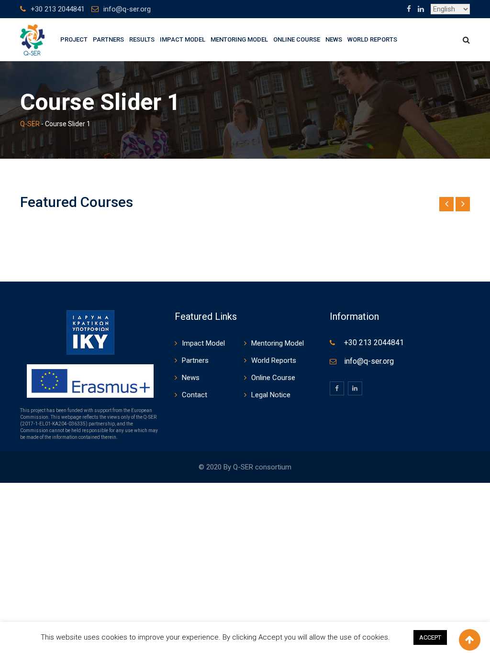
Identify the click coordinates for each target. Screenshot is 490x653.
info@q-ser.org (127, 9)
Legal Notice (270, 395)
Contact (194, 395)
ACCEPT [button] (430, 637)
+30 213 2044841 (58, 9)
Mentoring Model (239, 39)
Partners (108, 39)
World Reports (372, 39)
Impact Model (182, 39)
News (333, 39)
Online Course (296, 39)
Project (74, 39)
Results (142, 39)
